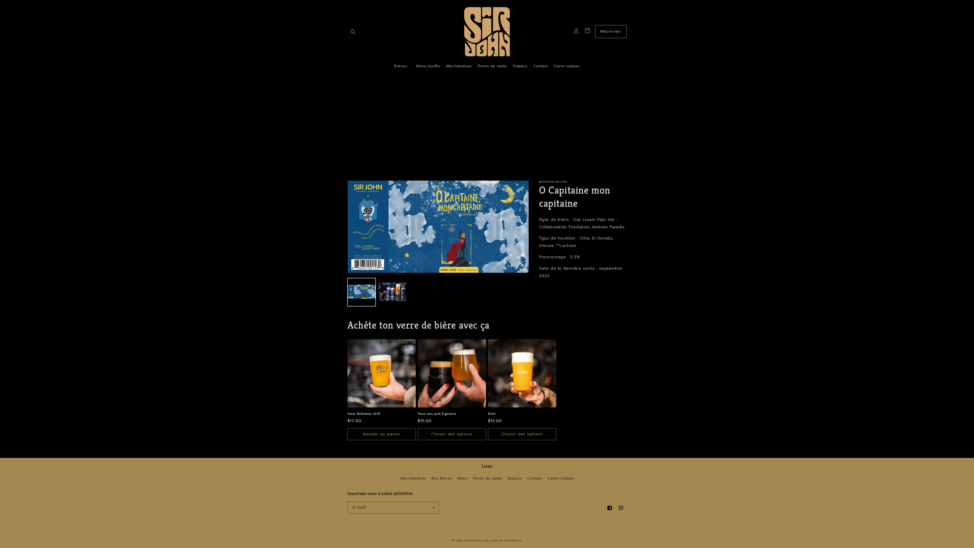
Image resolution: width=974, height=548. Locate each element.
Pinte (492, 414)
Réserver (610, 31)
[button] (353, 31)
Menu (462, 478)
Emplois (515, 478)
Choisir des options (452, 434)
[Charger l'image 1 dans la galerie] (361, 292)
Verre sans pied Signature (437, 414)
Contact (534, 478)
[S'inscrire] (433, 507)
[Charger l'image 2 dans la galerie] (392, 292)
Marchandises (413, 478)
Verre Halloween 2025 (364, 414)
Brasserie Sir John (477, 540)
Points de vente (487, 478)
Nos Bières (441, 478)
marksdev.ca (513, 540)
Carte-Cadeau (560, 478)
